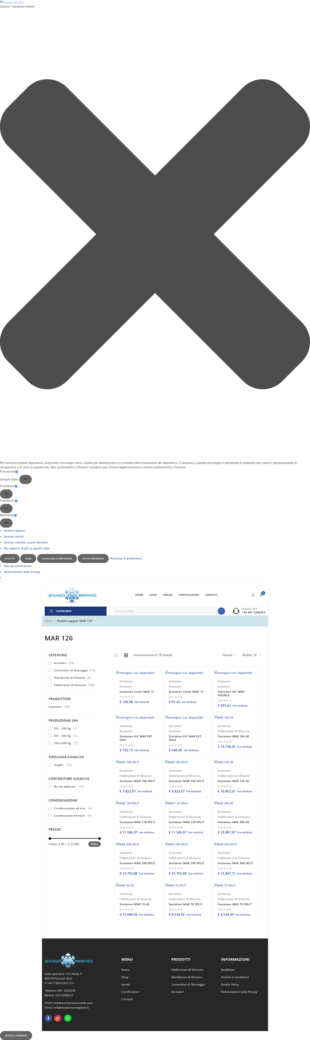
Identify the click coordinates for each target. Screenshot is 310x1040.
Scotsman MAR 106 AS (233, 736)
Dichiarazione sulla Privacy (22, 572)
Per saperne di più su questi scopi (27, 548)
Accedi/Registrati (253, 595)
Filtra (94, 844)
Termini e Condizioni (235, 977)
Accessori (64, 663)
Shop (124, 977)
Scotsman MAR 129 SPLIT (186, 822)
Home (49, 621)
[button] (155, 235)
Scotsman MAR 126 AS (233, 781)
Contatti (127, 999)
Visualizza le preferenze (57, 558)
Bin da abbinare (65, 786)
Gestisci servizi (14, 536)
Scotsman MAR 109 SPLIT (186, 781)
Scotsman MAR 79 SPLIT (235, 904)
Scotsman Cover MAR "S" (186, 691)
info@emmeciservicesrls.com (73, 1003)
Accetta (10, 558)
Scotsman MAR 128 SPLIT (137, 822)
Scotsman (55, 706)
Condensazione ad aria (69, 808)
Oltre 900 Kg (62, 743)
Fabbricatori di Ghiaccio (74, 685)
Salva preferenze (93, 558)
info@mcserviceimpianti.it (71, 1007)
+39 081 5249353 (253, 612)
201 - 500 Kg (62, 728)
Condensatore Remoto (69, 815)
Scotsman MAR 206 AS (233, 822)
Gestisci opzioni (14, 530)
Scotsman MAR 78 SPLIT (186, 904)
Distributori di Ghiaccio (72, 677)
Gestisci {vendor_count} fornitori (26, 542)
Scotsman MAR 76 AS (134, 904)
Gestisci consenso (16, 1035)
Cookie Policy (230, 984)
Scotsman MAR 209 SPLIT (186, 863)
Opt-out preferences (18, 566)
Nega (28, 558)
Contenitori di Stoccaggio (74, 670)
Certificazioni (130, 992)
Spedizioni (228, 969)
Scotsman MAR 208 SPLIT (137, 863)
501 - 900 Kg (62, 736)
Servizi (125, 984)
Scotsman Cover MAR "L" (137, 691)
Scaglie (58, 765)
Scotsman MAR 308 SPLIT (235, 863)
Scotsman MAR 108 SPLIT (137, 781)
